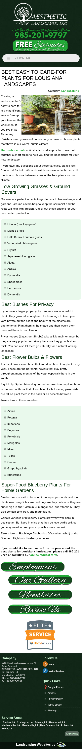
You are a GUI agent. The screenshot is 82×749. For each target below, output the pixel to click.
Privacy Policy (55, 698)
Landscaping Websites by (36, 744)
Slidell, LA (7, 728)
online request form (43, 554)
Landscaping (70, 90)
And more (72, 734)
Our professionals (13, 150)
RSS (51, 664)
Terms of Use (55, 704)
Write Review (56, 671)
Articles (52, 693)
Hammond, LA (57, 722)
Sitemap (52, 710)
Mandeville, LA (30, 725)
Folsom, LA (41, 722)
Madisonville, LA (11, 725)
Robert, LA (67, 725)
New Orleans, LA (50, 725)
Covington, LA (25, 722)
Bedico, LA (9, 722)
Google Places (55, 687)
